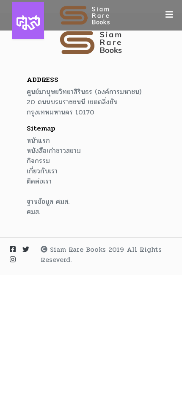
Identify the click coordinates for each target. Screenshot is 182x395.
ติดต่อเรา (39, 181)
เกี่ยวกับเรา (42, 171)
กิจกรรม (38, 161)
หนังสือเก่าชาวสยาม (54, 151)
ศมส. (33, 212)
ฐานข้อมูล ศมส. (48, 202)
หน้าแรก (38, 141)
